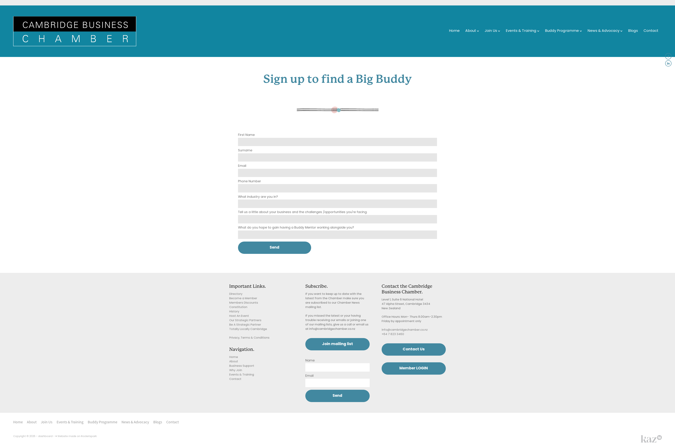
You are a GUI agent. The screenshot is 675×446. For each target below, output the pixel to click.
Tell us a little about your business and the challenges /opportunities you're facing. (302, 212)
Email (242, 166)
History (234, 311)
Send (274, 247)
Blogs (633, 31)
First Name (246, 135)
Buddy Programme (562, 31)
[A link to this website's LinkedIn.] (668, 63)
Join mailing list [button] (337, 344)
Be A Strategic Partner (245, 324)
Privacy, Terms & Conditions (249, 337)
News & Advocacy (603, 31)
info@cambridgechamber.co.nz (405, 330)
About (471, 31)
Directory (235, 294)
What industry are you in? (258, 197)
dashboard (45, 436)
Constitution (238, 307)
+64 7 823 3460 (393, 334)
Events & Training (521, 31)
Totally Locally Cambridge (248, 329)
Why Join (235, 370)
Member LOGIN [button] (413, 368)
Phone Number (249, 181)
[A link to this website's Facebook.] (668, 56)
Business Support (241, 366)
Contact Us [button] (414, 349)
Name (310, 360)
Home (454, 31)
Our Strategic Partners (245, 320)
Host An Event (239, 316)
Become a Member (243, 298)
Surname (245, 150)
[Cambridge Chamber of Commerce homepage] (78, 31)
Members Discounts (243, 302)
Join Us (491, 31)
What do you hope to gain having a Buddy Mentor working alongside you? (296, 227)
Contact (651, 31)
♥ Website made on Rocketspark (76, 436)
